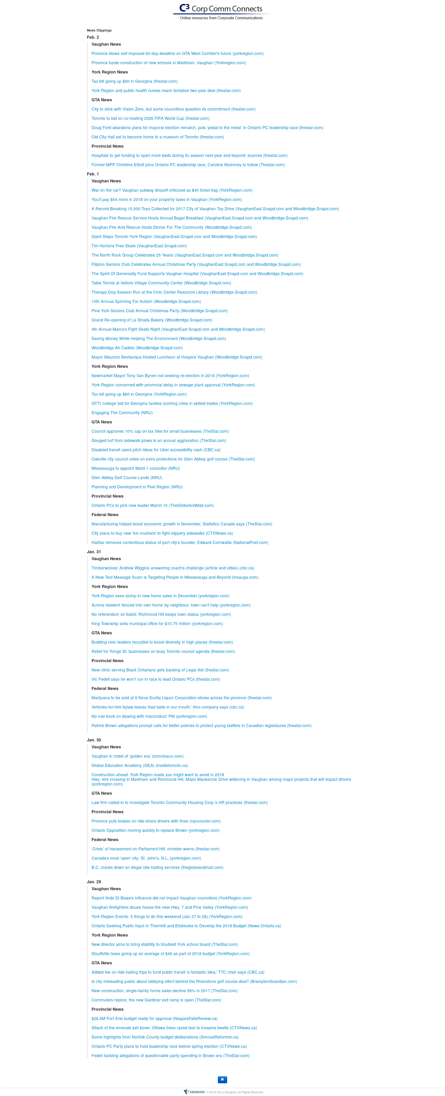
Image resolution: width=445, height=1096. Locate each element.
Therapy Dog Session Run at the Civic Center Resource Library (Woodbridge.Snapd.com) (174, 292)
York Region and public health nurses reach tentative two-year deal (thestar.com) (166, 90)
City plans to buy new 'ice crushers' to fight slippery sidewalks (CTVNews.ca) (162, 533)
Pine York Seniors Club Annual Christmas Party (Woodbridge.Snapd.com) (160, 310)
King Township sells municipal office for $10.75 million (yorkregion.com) (157, 623)
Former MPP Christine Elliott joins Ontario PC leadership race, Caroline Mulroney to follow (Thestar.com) (188, 164)
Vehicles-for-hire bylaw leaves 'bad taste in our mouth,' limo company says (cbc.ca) (168, 707)
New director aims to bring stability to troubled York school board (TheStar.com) (165, 944)
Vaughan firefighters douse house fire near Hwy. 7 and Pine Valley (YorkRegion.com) (170, 907)
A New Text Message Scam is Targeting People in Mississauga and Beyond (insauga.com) (175, 577)
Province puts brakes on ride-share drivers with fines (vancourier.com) (156, 821)
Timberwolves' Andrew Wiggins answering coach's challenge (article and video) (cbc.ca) (173, 568)
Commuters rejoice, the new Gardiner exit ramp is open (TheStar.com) (156, 1000)
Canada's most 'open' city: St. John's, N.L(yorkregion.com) (146, 858)
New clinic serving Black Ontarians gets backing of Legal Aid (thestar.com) (160, 670)
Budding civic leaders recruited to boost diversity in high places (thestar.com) (162, 642)
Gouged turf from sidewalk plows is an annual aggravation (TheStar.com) (159, 440)
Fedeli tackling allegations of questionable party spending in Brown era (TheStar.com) (171, 1055)
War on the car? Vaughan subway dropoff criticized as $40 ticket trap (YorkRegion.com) (172, 190)
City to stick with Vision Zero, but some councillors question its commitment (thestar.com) (174, 109)
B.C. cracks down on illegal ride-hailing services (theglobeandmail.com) (157, 867)
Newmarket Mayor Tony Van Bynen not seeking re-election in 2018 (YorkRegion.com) (170, 375)
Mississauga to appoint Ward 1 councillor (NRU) (136, 468)
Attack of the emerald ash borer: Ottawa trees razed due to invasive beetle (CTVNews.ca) (174, 1027)
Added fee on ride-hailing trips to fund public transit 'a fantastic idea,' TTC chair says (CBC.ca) (178, 972)
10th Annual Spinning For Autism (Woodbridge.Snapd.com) (146, 301)
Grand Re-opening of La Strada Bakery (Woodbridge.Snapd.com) (152, 320)
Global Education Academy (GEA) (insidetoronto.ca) (140, 765)
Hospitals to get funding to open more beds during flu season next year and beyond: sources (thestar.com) (190, 155)
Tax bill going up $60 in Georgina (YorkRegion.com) (139, 394)
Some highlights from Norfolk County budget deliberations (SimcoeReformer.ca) (165, 1037)
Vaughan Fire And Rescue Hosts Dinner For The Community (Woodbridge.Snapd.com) (172, 227)
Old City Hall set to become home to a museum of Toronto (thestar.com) (158, 137)
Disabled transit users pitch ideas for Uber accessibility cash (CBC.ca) (156, 449)
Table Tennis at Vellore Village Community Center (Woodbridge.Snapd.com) (161, 283)
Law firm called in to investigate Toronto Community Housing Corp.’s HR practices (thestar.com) (180, 802)
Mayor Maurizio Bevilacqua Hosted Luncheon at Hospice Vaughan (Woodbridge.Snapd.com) (177, 357)
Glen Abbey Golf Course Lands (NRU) (127, 477)
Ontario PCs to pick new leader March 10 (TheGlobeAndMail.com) (153, 505)
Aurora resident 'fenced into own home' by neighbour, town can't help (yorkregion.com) (171, 605)
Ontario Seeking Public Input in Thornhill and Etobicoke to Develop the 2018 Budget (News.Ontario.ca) (186, 925)
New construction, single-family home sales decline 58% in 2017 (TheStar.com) (165, 990)
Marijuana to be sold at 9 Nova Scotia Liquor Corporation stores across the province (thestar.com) (182, 697)
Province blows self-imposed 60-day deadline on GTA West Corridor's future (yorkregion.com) (178, 53)
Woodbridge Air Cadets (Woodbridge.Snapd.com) (137, 347)
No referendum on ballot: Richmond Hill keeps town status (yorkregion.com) (161, 614)
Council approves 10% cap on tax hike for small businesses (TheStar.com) (160, 431)
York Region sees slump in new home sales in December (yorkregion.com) (160, 595)
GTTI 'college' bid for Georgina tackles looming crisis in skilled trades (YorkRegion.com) (172, 403)
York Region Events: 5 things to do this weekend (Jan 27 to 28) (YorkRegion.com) (167, 916)
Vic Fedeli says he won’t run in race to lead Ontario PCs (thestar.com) (156, 679)
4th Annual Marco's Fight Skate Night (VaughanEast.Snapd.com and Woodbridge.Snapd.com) (178, 329)
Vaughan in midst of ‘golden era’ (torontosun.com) (138, 756)
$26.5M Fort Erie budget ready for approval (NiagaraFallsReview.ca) (155, 1018)
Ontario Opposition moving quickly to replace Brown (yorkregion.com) (156, 830)
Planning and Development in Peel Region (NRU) (137, 486)
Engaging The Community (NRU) (122, 412)
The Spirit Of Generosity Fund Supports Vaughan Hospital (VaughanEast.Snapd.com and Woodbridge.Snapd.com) (197, 273)
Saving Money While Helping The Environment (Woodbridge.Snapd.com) (159, 338)
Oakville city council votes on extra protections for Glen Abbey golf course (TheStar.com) (173, 459)
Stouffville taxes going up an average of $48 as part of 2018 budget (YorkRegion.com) (171, 953)
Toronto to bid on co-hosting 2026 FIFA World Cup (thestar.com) (151, 118)
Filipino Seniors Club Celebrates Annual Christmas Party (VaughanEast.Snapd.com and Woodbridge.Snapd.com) (196, 264)
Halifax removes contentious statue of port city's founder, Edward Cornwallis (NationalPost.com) (180, 542)
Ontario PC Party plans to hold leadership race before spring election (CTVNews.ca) (169, 1046)
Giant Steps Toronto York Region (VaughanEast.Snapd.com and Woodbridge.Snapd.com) (174, 236)
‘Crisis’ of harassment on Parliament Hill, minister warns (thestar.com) (156, 848)
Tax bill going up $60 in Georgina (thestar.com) (135, 81)
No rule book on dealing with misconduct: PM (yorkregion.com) (149, 716)
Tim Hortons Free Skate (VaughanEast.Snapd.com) (139, 245)
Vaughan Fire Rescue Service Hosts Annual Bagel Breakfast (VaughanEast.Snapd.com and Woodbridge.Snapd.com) (200, 218)
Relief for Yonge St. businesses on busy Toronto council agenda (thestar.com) (163, 651)
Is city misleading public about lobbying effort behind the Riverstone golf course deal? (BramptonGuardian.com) (194, 981)
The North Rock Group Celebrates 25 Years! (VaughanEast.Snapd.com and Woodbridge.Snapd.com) (185, 255)
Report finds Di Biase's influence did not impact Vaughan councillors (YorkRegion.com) (172, 898)
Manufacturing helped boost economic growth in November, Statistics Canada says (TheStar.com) (182, 524)
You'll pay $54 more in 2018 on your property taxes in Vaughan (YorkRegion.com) (167, 199)
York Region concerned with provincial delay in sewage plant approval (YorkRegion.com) (173, 385)
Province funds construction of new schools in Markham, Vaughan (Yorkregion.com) (169, 62)
